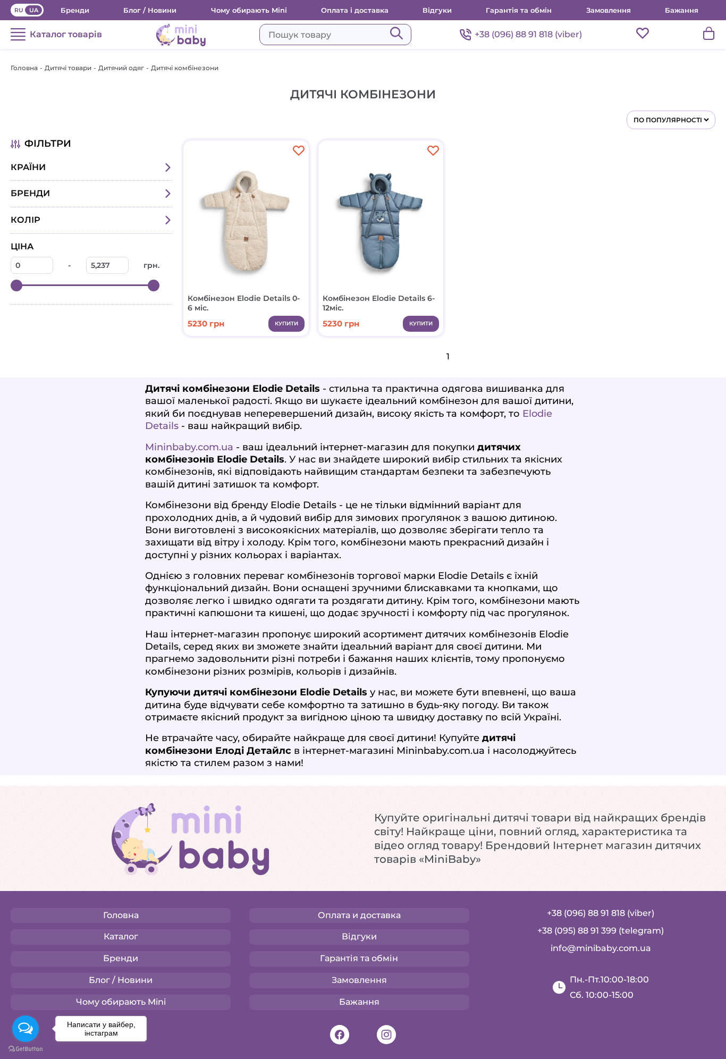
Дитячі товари (68, 68)
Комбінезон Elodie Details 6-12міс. (379, 303)
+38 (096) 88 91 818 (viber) (528, 34)
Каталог (121, 936)
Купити (286, 323)
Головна (24, 68)
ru (18, 10)
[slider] (16, 285)
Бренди (75, 10)
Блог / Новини (149, 10)
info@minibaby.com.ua (601, 948)
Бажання (681, 10)
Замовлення (608, 10)
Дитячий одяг (121, 68)
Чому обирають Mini (249, 10)
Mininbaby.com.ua (189, 447)
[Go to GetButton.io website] (26, 1049)
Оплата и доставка (359, 915)
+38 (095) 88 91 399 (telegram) (600, 931)
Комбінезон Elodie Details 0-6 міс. (244, 303)
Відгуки (437, 10)
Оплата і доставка (355, 10)
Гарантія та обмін (519, 10)
